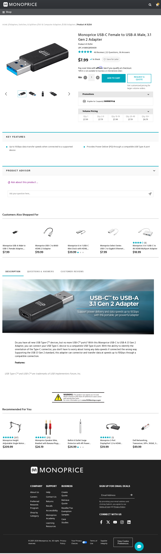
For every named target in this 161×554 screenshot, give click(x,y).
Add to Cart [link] (113, 78)
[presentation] (13, 272)
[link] (7, 12)
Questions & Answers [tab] (40, 271)
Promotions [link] (88, 94)
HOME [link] (5, 24)
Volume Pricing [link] (90, 111)
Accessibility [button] (52, 510)
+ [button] (98, 77)
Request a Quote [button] (139, 78)
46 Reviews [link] (99, 52)
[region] (80, 189)
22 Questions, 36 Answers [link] (118, 52)
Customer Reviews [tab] (72, 271)
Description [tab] (13, 271)
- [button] (85, 77)
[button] (157, 5)
